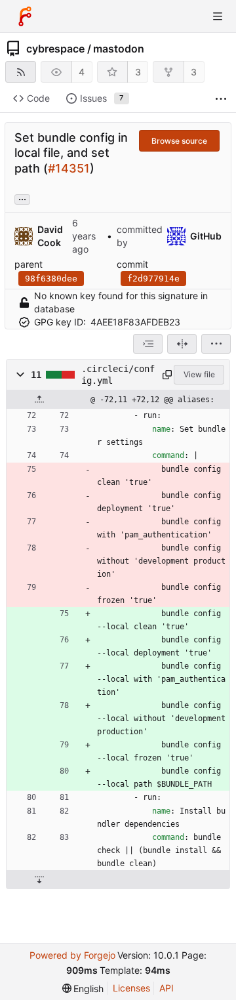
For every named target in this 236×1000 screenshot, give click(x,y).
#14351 (69, 168)
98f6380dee (51, 278)
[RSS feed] (20, 72)
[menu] (216, 344)
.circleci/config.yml (118, 375)
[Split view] (182, 344)
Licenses (131, 987)
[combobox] (148, 344)
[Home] (25, 16)
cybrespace (55, 48)
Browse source (179, 141)
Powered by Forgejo (72, 955)
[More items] (221, 98)
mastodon (118, 48)
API (166, 987)
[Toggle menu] (217, 16)
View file (199, 374)
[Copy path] (166, 374)
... (22, 198)
